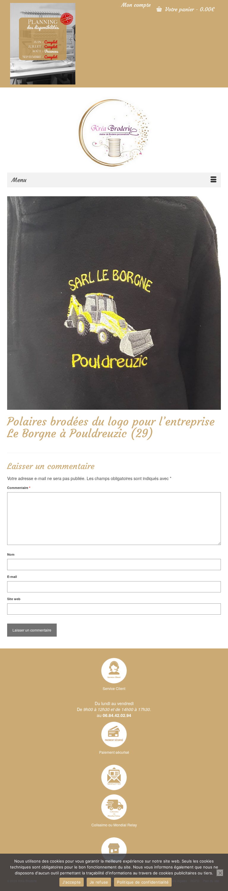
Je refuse (99, 882)
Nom (11, 554)
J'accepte (71, 882)
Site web (13, 599)
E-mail (12, 576)
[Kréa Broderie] (114, 132)
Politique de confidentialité (143, 882)
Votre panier (188, 9)
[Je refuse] (220, 872)
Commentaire (18, 487)
